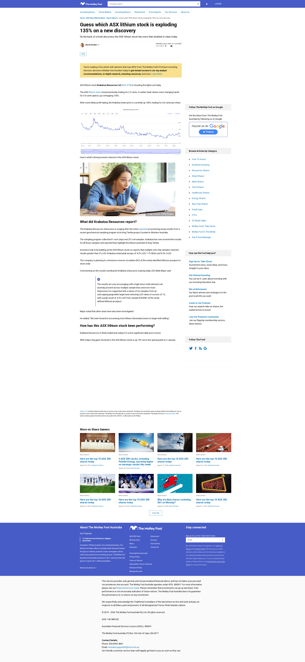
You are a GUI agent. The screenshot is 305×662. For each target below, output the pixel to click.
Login (218, 4)
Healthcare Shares (200, 192)
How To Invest (199, 159)
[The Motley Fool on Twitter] (191, 348)
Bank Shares (198, 181)
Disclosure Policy (136, 568)
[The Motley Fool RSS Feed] (200, 348)
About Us (185, 12)
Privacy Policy (135, 557)
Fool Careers (155, 544)
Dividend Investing (200, 165)
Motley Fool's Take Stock (203, 226)
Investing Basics (123, 12)
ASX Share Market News (95, 18)
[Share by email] (171, 46)
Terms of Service (136, 560)
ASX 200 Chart (135, 536)
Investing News (87, 12)
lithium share (95, 92)
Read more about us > (88, 568)
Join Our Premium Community (204, 317)
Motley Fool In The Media (203, 232)
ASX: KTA (126, 85)
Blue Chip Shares (200, 204)
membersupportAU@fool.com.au (123, 647)
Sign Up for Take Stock (200, 261)
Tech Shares (198, 187)
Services (154, 540)
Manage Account (136, 571)
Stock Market (105, 12)
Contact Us (155, 547)
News (132, 544)
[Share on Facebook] (166, 46)
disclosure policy (170, 413)
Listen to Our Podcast (199, 303)
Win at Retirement (198, 289)
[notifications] (207, 4)
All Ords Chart (135, 540)
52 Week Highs (199, 220)
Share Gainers (112, 18)
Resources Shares (200, 170)
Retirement (140, 12)
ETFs (194, 215)
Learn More (157, 74)
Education (133, 547)
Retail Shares (198, 176)
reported (143, 229)
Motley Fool (83, 411)
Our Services (171, 12)
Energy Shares (199, 198)
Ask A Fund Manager (201, 237)
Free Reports (155, 12)
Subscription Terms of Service (141, 564)
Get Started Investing (199, 275)
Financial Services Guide (138, 553)
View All (155, 513)
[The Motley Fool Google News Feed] (205, 348)
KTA (83, 54)
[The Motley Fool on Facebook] (196, 348)
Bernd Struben (91, 45)
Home (82, 18)
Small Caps (197, 209)
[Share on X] (168, 46)
